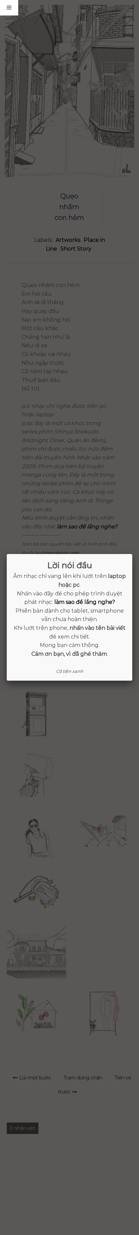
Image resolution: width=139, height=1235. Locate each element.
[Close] (132, 554)
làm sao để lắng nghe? (84, 602)
